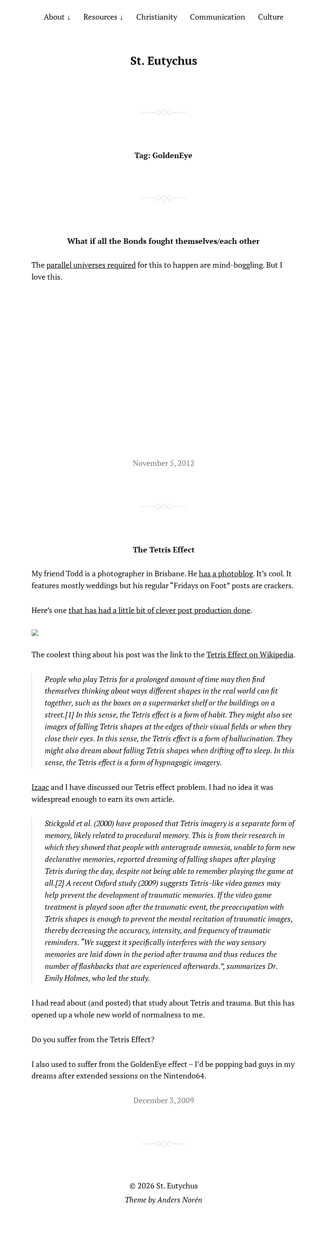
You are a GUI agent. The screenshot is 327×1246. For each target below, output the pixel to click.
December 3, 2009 (163, 1100)
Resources (100, 17)
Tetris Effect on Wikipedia (250, 654)
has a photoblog (226, 573)
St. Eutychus (163, 60)
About (54, 17)
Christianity (156, 17)
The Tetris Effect (164, 549)
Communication (217, 17)
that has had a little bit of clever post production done (159, 610)
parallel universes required (91, 265)
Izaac (40, 787)
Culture (271, 17)
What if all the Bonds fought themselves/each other (163, 241)
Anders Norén (179, 1199)
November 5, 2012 (164, 463)
